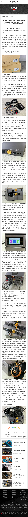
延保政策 (5, 496)
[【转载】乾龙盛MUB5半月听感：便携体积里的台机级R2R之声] (7, 475)
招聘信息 (5, 497)
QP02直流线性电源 (23, 497)
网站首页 (8, 16)
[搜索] (26, 1)
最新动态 (13, 16)
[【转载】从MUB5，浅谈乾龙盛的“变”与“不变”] (7, 459)
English (14, 497)
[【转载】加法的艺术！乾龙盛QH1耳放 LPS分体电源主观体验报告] (7, 483)
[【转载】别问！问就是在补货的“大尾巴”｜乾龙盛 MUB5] (7, 443)
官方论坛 (14, 494)
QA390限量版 (23, 492)
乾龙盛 (12, 512)
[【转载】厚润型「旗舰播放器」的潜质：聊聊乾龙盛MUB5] (7, 451)
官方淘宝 (14, 492)
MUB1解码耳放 (23, 499)
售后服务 (5, 494)
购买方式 (14, 496)
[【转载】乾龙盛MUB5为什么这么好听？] (7, 467)
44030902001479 (11, 513)
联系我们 (5, 492)
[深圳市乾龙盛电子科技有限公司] (14, 1)
